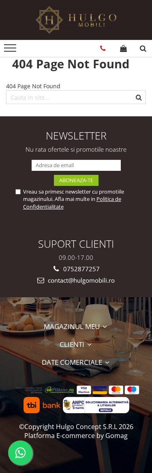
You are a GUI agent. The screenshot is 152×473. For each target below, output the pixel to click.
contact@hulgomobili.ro (80, 280)
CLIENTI (73, 344)
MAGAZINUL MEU (72, 326)
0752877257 (81, 269)
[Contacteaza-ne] (102, 48)
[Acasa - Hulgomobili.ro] (76, 20)
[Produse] (11, 50)
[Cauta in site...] (143, 48)
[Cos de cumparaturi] (123, 48)
